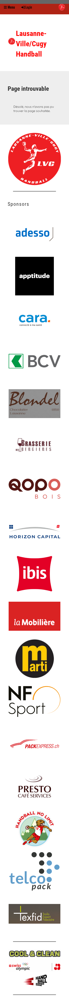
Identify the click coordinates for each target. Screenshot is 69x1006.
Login (28, 7)
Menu (11, 7)
